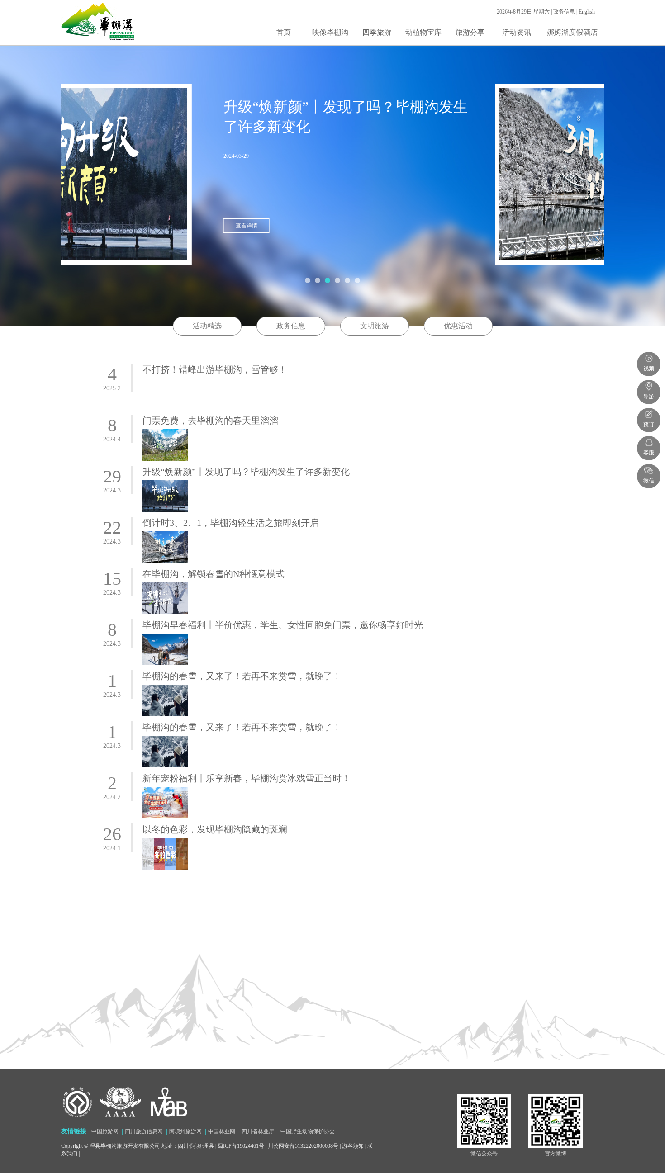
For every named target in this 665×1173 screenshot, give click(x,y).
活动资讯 (516, 32)
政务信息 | (566, 12)
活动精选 (207, 326)
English (587, 12)
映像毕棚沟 (330, 32)
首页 (283, 32)
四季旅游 (376, 32)
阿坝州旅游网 (185, 1131)
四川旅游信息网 (144, 1131)
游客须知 (353, 1146)
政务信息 (290, 326)
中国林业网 (221, 1131)
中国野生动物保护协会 (307, 1131)
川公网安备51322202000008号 (303, 1146)
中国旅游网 (105, 1131)
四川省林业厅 (258, 1131)
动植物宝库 (423, 32)
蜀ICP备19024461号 (241, 1146)
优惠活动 (458, 326)
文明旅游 (374, 326)
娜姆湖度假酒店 (572, 32)
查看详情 (369, 225)
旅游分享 (470, 32)
